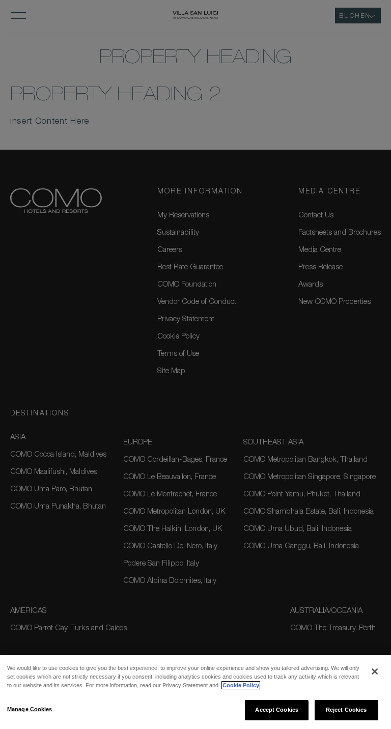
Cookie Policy (240, 685)
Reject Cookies (346, 710)
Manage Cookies (29, 709)
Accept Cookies (276, 710)
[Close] (375, 671)
